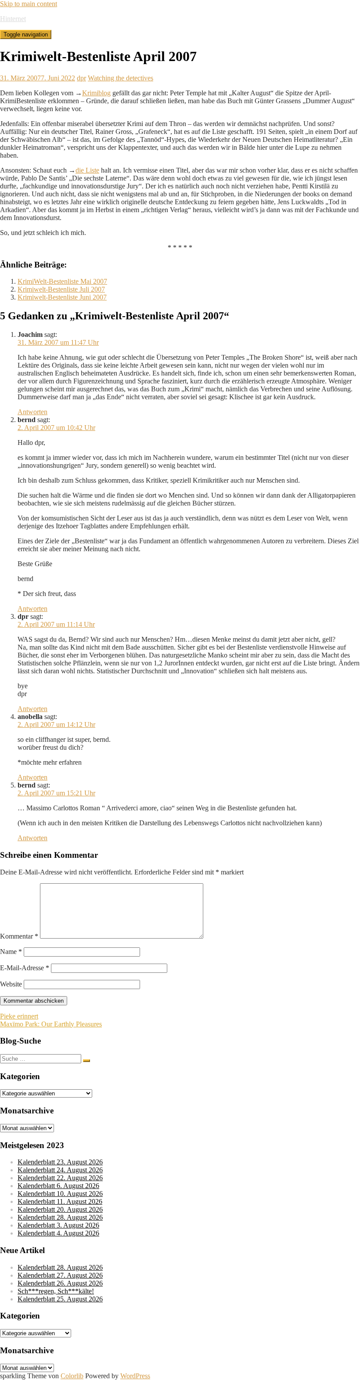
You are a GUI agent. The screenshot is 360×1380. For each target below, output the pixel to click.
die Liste (87, 170)
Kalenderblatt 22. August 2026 (60, 1177)
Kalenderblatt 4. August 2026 (58, 1233)
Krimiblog (96, 93)
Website (11, 984)
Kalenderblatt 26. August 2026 (60, 1283)
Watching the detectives (120, 78)
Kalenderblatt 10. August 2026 (60, 1193)
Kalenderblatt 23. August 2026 (60, 1162)
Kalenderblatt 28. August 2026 (60, 1217)
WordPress (135, 1376)
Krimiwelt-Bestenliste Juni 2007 (62, 297)
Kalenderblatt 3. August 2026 (58, 1225)
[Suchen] (86, 1060)
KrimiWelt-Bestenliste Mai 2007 (62, 281)
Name (11, 951)
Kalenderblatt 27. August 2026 (60, 1275)
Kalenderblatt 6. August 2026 (58, 1185)
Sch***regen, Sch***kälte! (56, 1291)
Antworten (32, 411)
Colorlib (72, 1376)
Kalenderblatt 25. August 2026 (60, 1299)
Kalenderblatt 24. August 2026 (60, 1170)
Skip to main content (28, 3)
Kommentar (19, 936)
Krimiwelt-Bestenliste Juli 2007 (61, 289)
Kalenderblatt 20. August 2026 (60, 1209)
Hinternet (13, 18)
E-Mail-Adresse (24, 968)
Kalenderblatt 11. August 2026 (60, 1201)
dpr (81, 78)
